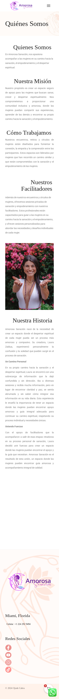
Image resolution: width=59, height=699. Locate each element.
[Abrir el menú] (48, 5)
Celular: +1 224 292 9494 (18, 624)
